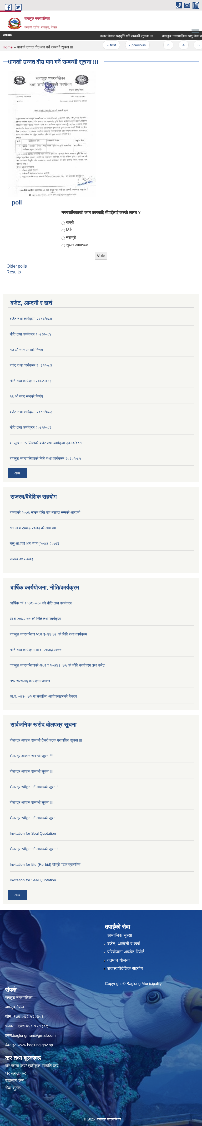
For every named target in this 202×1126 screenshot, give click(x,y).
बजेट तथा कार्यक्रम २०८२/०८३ (31, 365)
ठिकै (69, 230)
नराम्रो (71, 237)
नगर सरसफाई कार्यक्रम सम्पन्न (30, 681)
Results (14, 272)
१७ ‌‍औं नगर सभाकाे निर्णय (26, 350)
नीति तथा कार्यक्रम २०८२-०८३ (31, 381)
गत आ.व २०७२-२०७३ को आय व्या (33, 528)
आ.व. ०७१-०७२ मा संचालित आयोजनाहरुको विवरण (43, 696)
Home (8, 47)
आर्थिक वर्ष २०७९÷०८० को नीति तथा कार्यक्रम (41, 603)
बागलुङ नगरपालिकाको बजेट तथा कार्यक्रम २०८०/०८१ (46, 443)
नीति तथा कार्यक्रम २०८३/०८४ (30, 334)
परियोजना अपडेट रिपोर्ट (125, 951)
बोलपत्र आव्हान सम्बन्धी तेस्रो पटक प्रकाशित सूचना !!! (46, 740)
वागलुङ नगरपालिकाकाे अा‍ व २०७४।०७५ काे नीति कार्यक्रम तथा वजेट (57, 665)
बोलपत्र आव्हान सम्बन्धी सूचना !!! (31, 756)
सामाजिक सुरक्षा (119, 935)
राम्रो (70, 222)
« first (101, 45)
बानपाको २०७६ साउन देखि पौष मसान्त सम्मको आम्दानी (45, 512)
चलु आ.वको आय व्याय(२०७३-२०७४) (34, 543)
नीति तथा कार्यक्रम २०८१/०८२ (30, 427)
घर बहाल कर (15, 1073)
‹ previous (127, 45)
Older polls (17, 266)
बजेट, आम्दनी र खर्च (123, 943)
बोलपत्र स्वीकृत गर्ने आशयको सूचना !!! (35, 787)
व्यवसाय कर (14, 1080)
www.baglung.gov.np (35, 1045)
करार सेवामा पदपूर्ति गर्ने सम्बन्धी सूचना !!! (116, 36)
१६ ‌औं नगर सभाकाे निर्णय (26, 396)
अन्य (17, 473)
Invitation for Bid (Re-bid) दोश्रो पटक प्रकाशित (45, 864)
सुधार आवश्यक (77, 245)
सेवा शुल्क (13, 1087)
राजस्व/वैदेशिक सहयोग (125, 968)
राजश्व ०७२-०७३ (21, 559)
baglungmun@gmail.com (34, 1035)
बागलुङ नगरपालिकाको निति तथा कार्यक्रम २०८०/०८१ (45, 458)
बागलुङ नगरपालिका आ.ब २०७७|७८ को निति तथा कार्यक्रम (48, 634)
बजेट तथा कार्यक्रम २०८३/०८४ (31, 319)
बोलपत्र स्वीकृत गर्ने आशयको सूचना (33, 818)
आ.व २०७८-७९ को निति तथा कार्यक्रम (35, 619)
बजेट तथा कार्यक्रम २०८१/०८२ (31, 412)
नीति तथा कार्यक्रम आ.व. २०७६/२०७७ (36, 650)
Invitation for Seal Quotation (33, 833)
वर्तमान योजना (118, 960)
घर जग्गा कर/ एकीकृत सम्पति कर (31, 1065)
